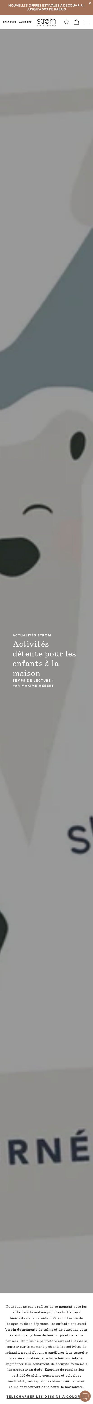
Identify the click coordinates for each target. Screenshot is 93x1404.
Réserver (10, 22)
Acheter (25, 22)
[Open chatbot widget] (85, 1396)
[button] (66, 22)
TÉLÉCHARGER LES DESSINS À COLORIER (46, 1396)
